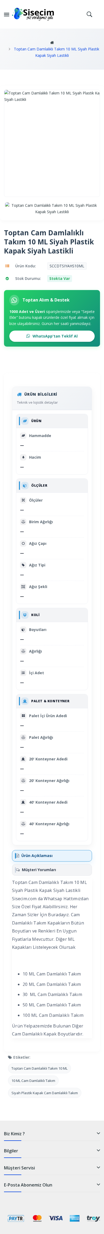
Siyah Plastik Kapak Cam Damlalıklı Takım (44, 1092)
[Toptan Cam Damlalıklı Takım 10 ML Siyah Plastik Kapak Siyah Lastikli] (52, 208)
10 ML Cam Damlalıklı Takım (33, 1080)
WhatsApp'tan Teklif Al (54, 336)
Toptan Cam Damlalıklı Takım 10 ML (39, 1068)
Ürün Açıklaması (37, 855)
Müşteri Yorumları (39, 869)
